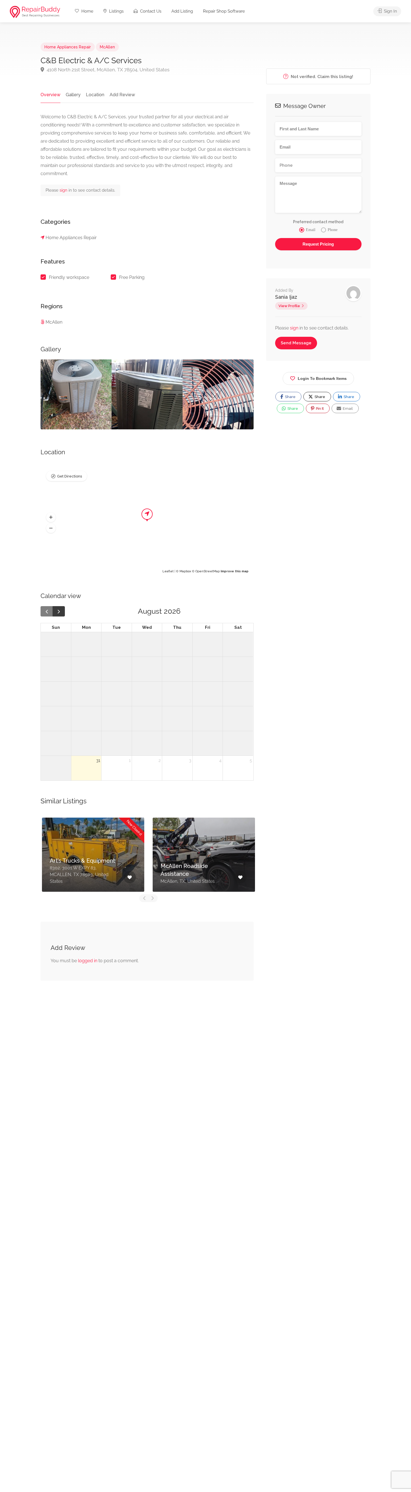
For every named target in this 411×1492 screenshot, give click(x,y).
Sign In (390, 11)
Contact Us (150, 11)
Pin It (319, 408)
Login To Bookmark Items (322, 378)
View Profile (289, 306)
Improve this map (235, 571)
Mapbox (185, 571)
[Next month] (59, 611)
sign (64, 190)
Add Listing (182, 11)
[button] (51, 517)
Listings (116, 11)
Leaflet (168, 571)
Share (290, 397)
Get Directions (69, 476)
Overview (50, 94)
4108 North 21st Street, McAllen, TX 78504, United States (107, 69)
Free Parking (132, 277)
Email (347, 408)
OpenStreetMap (207, 571)
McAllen (107, 47)
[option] (76, 394)
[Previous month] (47, 611)
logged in (87, 960)
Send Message (296, 342)
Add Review (122, 94)
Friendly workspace (69, 277)
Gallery (73, 94)
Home (86, 11)
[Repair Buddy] (35, 11)
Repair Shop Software (224, 11)
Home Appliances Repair (67, 47)
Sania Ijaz (286, 297)
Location (95, 94)
